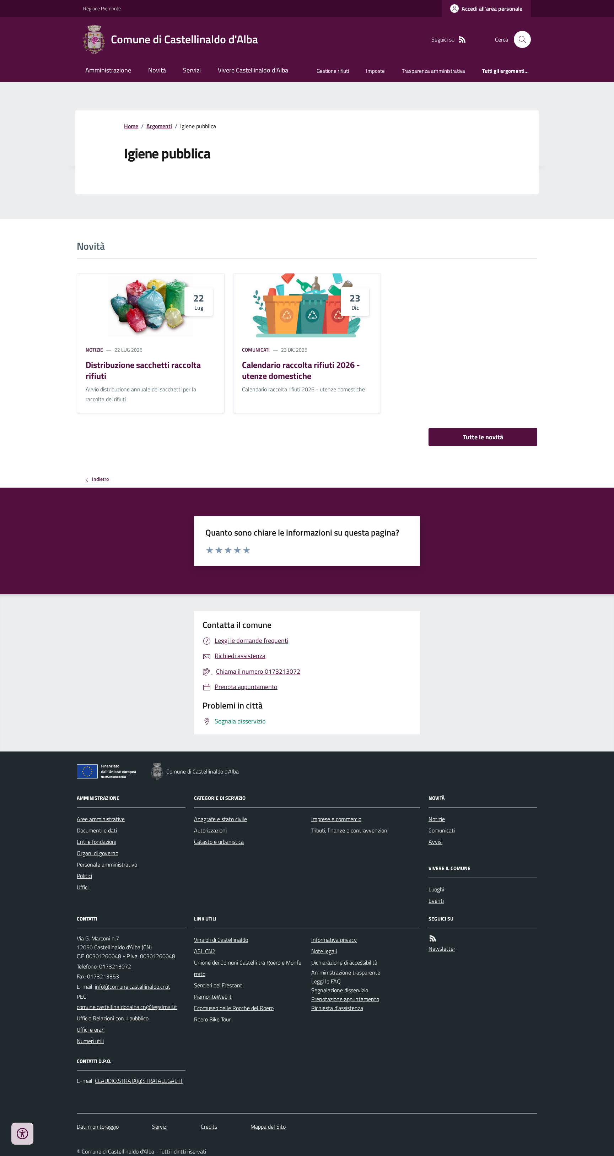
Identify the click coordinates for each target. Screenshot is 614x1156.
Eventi (436, 900)
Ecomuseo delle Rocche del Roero (234, 1008)
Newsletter (442, 948)
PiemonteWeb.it (213, 996)
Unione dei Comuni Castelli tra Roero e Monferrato (247, 968)
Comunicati (256, 349)
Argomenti (159, 126)
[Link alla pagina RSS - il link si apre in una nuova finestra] (462, 39)
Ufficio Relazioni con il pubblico (113, 1018)
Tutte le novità (483, 437)
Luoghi (436, 889)
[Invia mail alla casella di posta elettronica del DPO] (139, 1080)
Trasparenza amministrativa (433, 71)
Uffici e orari (90, 1029)
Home (131, 126)
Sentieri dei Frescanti (218, 985)
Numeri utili (90, 1041)
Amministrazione (108, 70)
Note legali (324, 951)
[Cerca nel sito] (519, 39)
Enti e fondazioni (96, 841)
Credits (209, 1126)
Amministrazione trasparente (345, 972)
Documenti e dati (97, 830)
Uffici (82, 887)
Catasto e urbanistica (219, 841)
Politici (84, 876)
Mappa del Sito (268, 1126)
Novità (157, 70)
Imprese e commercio (336, 819)
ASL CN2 (204, 951)
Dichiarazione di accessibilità (344, 962)
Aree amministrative (101, 819)
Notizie (94, 349)
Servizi (192, 70)
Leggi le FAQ (326, 981)
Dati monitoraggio (98, 1126)
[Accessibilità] (22, 1133)
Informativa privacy (334, 939)
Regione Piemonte (102, 8)
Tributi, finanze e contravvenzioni (349, 830)
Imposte (375, 71)
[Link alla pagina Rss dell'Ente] (433, 938)
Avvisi (435, 841)
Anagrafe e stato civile (220, 819)
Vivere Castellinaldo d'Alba (253, 70)
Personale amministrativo (107, 864)
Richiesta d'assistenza (337, 1008)
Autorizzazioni (210, 830)
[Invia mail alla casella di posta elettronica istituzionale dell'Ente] (132, 986)
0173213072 (115, 966)
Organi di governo (97, 853)
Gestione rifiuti (333, 71)
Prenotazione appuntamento (345, 999)
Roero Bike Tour (212, 1019)
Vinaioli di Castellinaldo (221, 939)
